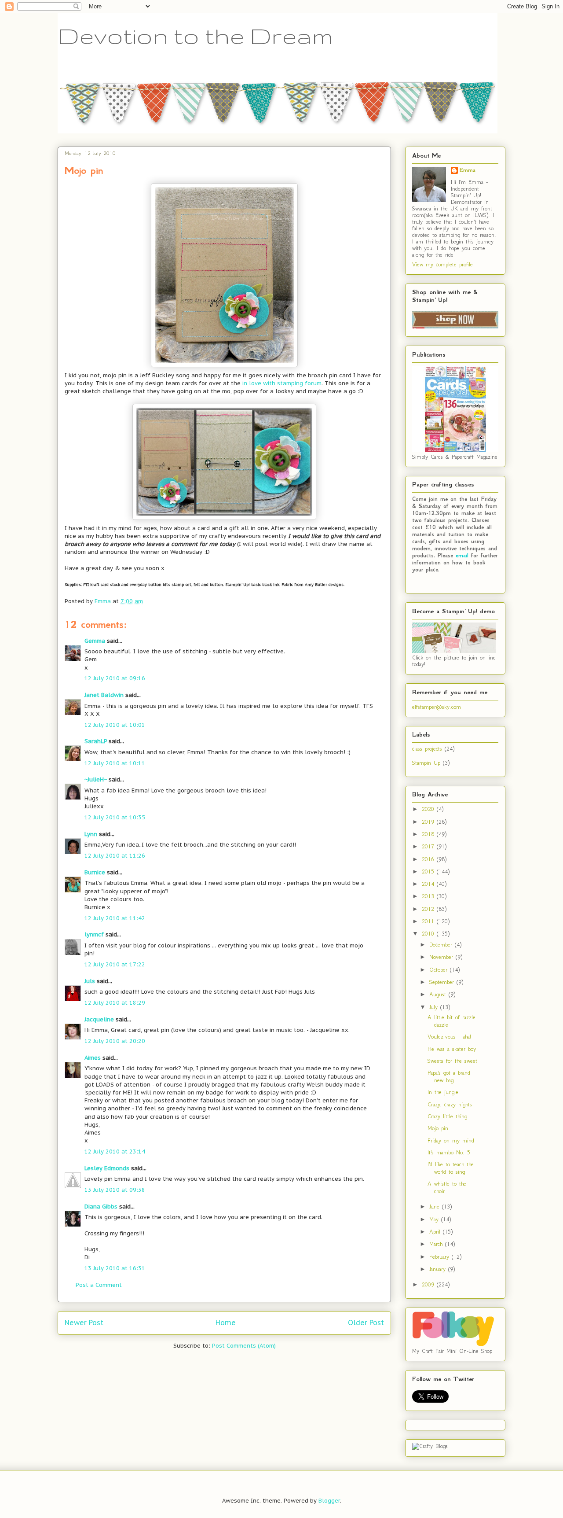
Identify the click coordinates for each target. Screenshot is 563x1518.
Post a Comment (99, 1285)
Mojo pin (438, 1128)
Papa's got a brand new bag (449, 1076)
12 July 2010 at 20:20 (114, 1041)
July (434, 1007)
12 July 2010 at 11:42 (114, 918)
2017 (429, 846)
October (439, 969)
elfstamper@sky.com (436, 707)
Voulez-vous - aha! (449, 1036)
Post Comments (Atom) (244, 1345)
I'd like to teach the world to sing (451, 1168)
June (435, 1206)
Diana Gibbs (100, 1206)
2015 (429, 871)
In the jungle (443, 1092)
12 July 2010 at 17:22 (114, 964)
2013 (429, 896)
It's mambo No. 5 (449, 1152)
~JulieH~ (95, 779)
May (435, 1219)
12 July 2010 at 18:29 (114, 1002)
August (439, 994)
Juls (89, 981)
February (440, 1256)
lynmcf (94, 934)
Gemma (94, 641)
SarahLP (95, 741)
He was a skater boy (452, 1049)
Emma (467, 170)
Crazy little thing (447, 1116)
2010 (429, 933)
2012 (429, 909)
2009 (429, 1284)
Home (226, 1322)
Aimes (92, 1057)
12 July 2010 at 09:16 (114, 678)
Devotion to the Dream (195, 35)
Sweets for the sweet (452, 1060)
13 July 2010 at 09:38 (114, 1190)
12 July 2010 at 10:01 (114, 725)
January (438, 1269)
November (442, 957)
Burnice (94, 872)
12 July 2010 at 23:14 (114, 1151)
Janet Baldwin (104, 695)
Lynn (90, 834)
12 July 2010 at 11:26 (114, 855)
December (442, 944)
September (443, 982)
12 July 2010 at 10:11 (114, 763)
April (436, 1231)
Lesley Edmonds (106, 1168)
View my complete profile (442, 264)
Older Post (366, 1322)
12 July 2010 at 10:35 (114, 817)
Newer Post (84, 1322)
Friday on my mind (451, 1140)
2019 (429, 821)
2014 (429, 884)
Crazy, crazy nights (450, 1104)
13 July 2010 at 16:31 (114, 1268)
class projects (427, 748)
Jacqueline (99, 1019)
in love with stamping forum (282, 383)
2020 (429, 809)
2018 (429, 834)
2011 (429, 921)
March (437, 1244)
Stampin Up (426, 762)
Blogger (329, 1500)
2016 (429, 859)
